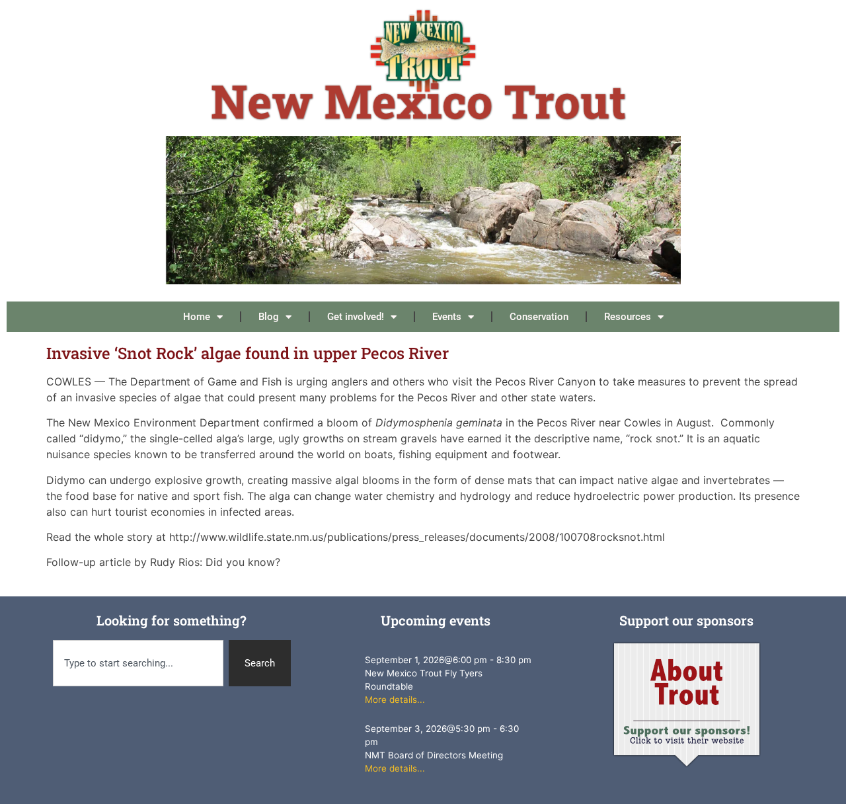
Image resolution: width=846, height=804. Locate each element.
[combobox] (138, 663)
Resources (627, 317)
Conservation (539, 317)
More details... (395, 699)
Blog (268, 317)
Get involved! (355, 317)
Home (196, 317)
